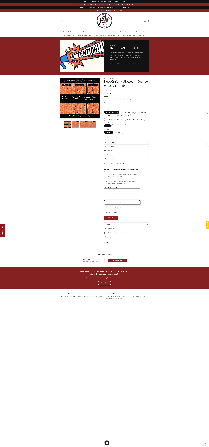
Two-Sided (118, 132)
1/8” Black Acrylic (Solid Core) (135, 119)
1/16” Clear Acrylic (111, 116)
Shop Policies (104, 283)
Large (123, 126)
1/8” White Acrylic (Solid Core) (114, 119)
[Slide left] (61, 124)
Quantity (106, 102)
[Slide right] (98, 124)
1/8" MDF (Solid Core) (112, 112)
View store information (112, 212)
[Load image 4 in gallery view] (92, 124)
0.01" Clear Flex (142, 112)
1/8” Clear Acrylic (125, 116)
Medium (115, 126)
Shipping (106, 95)
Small (107, 126)
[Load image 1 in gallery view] (67, 124)
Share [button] (107, 242)
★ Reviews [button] (207, 225)
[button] (61, 21)
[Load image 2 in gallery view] (75, 124)
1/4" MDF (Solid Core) (128, 112)
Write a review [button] (117, 260)
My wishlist (3, 231)
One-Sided (109, 132)
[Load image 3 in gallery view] (84, 124)
